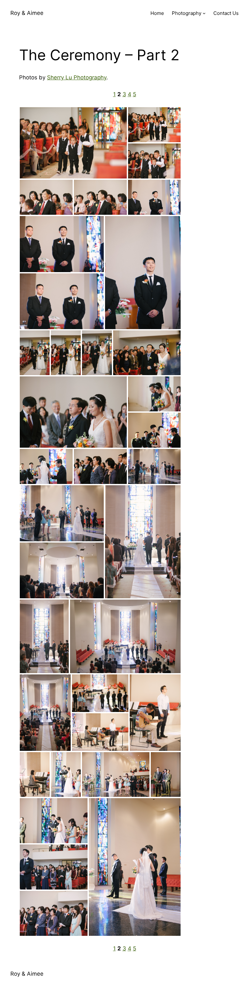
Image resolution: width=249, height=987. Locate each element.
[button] (73, 143)
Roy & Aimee (26, 13)
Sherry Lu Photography (76, 77)
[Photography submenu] (204, 13)
